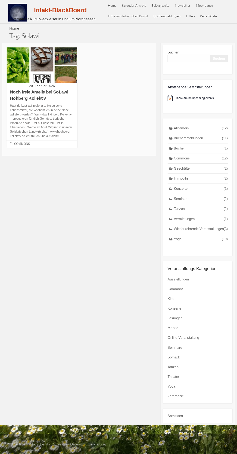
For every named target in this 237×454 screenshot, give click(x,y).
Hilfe (189, 16)
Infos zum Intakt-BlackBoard (128, 16)
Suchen (173, 52)
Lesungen (175, 318)
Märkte (173, 328)
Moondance (204, 5)
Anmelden (175, 416)
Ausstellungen (178, 279)
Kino (171, 299)
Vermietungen (201, 219)
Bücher (201, 148)
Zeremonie (176, 396)
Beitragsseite (160, 5)
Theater (173, 377)
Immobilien (201, 178)
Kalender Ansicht (134, 5)
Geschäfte (201, 168)
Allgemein (201, 128)
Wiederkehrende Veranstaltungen (201, 229)
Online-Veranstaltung (183, 337)
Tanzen (201, 209)
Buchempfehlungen (167, 16)
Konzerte (201, 188)
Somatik (174, 357)
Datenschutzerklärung (88, 444)
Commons (22, 144)
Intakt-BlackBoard (33, 444)
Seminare (201, 199)
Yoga (201, 239)
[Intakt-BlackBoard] (17, 13)
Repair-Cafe (208, 16)
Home (112, 5)
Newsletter (182, 5)
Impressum (59, 444)
